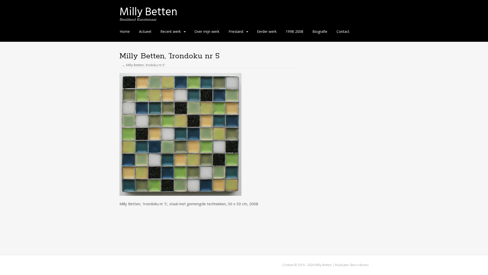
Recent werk (170, 31)
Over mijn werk (206, 31)
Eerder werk (267, 31)
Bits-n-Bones (359, 265)
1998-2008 (294, 31)
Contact (343, 31)
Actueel (145, 31)
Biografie (319, 31)
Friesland (235, 31)
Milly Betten (148, 12)
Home (125, 31)
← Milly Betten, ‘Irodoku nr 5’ (143, 65)
